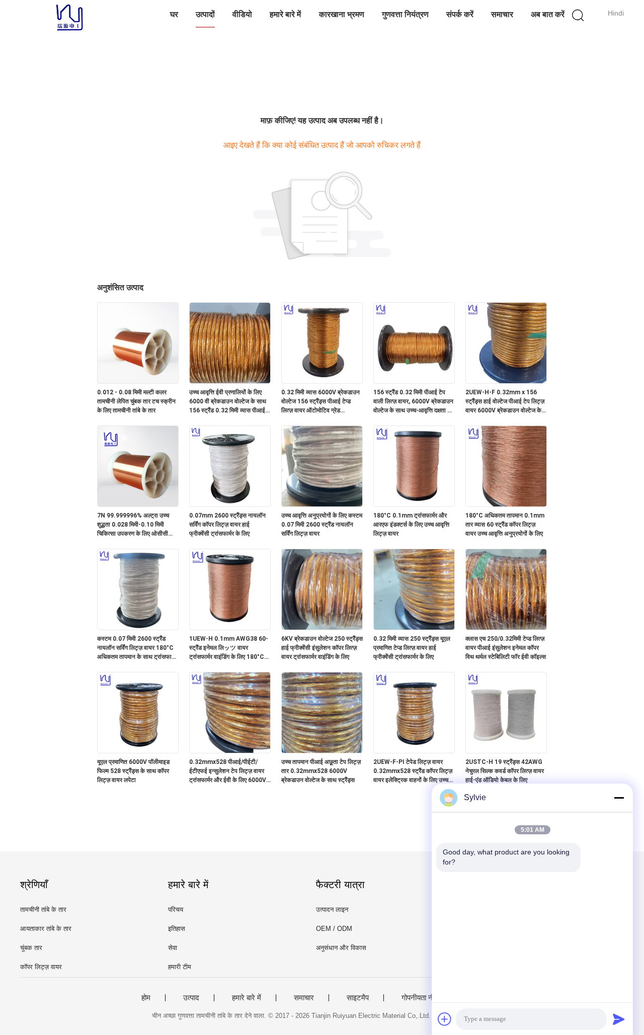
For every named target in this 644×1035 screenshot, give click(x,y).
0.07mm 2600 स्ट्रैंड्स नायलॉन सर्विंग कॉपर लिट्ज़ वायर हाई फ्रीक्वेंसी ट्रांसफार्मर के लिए (227, 524)
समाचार (502, 14)
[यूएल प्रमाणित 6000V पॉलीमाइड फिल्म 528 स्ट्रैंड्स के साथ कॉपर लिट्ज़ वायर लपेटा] (138, 750)
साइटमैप (358, 997)
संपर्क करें (459, 14)
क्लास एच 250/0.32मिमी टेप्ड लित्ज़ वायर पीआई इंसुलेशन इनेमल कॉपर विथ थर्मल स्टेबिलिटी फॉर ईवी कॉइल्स (505, 647)
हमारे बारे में (285, 14)
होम (145, 997)
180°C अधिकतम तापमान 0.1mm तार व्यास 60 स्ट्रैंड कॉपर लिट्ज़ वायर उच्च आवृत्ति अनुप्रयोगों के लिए (504, 524)
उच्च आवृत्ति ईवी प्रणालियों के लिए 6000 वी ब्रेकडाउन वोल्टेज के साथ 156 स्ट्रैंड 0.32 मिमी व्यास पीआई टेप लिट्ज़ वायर (227, 402)
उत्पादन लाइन (332, 909)
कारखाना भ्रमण (341, 14)
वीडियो (242, 14)
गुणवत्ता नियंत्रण (405, 14)
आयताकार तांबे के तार (45, 928)
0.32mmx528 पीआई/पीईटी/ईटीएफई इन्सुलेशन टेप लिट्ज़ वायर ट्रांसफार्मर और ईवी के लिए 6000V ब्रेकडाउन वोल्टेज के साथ (227, 771)
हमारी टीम (179, 967)
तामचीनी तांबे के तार (43, 909)
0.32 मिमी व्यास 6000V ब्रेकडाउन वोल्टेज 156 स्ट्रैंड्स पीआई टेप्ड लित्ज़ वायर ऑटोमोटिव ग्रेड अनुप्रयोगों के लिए (320, 402)
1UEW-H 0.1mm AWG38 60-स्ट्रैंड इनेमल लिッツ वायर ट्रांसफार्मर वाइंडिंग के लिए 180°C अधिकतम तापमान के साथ (228, 648)
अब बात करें (548, 14)
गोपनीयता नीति (420, 997)
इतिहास (176, 928)
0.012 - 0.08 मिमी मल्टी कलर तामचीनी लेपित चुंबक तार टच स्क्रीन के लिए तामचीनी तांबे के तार (136, 401)
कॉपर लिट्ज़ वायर (41, 967)
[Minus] (619, 798)
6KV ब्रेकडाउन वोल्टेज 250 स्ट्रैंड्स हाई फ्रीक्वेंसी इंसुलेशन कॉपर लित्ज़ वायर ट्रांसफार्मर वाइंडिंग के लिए (322, 647)
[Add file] (445, 1019)
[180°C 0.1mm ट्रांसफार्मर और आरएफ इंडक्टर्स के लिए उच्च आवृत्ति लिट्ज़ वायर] (414, 503)
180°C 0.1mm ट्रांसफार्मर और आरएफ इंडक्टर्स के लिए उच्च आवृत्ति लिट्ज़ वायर (411, 524)
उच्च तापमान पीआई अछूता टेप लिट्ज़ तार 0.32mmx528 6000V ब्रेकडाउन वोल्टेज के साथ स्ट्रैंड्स (321, 771)
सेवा (172, 948)
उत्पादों (205, 14)
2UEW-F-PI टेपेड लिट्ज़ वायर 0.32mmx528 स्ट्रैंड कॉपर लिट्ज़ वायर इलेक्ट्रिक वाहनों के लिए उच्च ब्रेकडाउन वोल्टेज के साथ (412, 771)
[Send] (619, 1019)
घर (174, 14)
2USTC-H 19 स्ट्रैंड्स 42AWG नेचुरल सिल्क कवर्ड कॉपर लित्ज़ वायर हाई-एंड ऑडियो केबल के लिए (504, 771)
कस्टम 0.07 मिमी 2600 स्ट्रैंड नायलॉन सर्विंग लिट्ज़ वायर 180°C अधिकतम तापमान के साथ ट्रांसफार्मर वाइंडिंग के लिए (137, 648)
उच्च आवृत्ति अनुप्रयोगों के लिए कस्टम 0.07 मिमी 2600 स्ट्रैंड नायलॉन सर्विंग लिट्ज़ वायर (321, 524)
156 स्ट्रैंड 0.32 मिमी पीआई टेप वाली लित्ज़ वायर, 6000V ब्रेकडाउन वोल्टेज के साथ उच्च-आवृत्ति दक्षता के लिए (413, 402)
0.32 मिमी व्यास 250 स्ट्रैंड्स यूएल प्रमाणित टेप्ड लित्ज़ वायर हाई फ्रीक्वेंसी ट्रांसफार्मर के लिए (411, 647)
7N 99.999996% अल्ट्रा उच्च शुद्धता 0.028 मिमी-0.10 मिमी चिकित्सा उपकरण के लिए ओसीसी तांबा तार (133, 525)
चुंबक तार (31, 948)
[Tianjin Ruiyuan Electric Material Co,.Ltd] (69, 17)
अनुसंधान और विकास (341, 948)
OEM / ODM (334, 928)
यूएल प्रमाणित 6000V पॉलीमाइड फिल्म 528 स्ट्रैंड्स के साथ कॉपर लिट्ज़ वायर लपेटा (133, 771)
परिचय (175, 909)
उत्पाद (191, 997)
